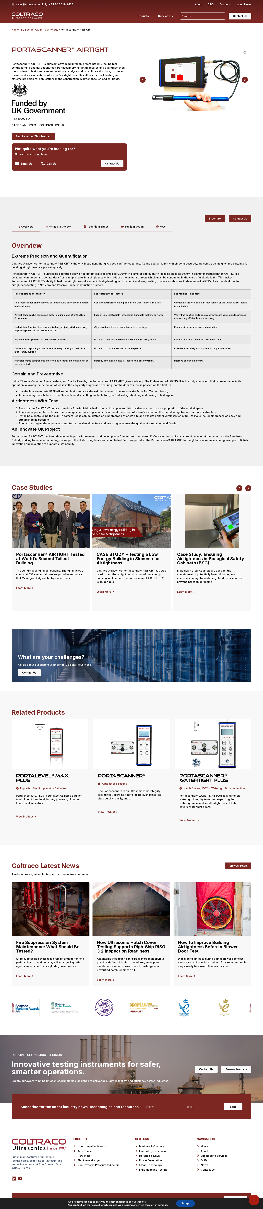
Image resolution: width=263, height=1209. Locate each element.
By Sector (27, 29)
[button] (143, 80)
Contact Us (29, 672)
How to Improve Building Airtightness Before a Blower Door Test (208, 947)
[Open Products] (151, 16)
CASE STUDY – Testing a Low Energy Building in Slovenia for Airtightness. (48, 558)
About (198, 4)
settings (162, 1205)
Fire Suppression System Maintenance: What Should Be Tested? (47, 947)
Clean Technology (46, 29)
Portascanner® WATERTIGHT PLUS (203, 778)
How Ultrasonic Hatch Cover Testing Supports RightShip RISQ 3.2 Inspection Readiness (131, 947)
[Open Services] (172, 16)
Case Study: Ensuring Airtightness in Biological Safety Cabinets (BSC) (130, 558)
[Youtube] (20, 1178)
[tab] (26, 226)
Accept (185, 1203)
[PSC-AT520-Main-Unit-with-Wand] (194, 79)
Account (225, 4)
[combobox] (202, 16)
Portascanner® (121, 775)
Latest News (243, 4)
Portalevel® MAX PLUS (42, 778)
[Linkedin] (14, 1178)
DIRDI (211, 4)
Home (15, 29)
